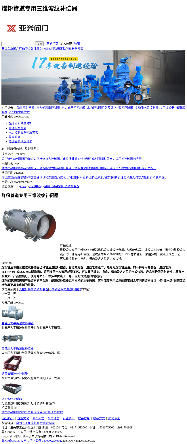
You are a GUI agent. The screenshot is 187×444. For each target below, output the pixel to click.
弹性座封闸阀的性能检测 (84, 177)
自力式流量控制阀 (48, 107)
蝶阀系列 (14, 136)
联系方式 (77, 48)
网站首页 (52, 43)
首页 (4, 48)
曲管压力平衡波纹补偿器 (17, 323)
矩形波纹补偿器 (11, 399)
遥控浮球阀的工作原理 (48, 412)
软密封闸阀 (47, 423)
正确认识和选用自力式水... (51, 177)
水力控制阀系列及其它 (101, 107)
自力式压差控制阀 (73, 107)
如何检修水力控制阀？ (48, 158)
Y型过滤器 (167, 107)
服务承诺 (114, 418)
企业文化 (23, 418)
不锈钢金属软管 (19, 112)
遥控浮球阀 (125, 107)
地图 (77, 43)
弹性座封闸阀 (39, 48)
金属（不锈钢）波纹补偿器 (61, 186)
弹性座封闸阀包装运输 (16, 168)
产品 (23, 186)
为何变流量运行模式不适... (149, 177)
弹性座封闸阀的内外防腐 (17, 177)
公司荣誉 (38, 418)
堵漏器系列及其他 (20, 141)
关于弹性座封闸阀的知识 (17, 158)
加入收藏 (66, 43)
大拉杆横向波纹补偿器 (33, 289)
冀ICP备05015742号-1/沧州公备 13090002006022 (31, 440)
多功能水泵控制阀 (146, 107)
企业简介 (13, 48)
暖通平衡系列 (17, 128)
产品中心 (25, 48)
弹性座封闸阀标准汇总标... (138, 168)
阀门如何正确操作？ (108, 168)
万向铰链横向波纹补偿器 (65, 289)
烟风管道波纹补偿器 (14, 373)
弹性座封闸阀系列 (20, 123)
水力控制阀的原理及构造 (116, 177)
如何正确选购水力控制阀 (47, 168)
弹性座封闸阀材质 (98, 158)
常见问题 (66, 48)
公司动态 (54, 48)
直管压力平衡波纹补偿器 (17, 348)
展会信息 (84, 418)
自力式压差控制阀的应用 (126, 158)
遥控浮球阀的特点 (74, 158)
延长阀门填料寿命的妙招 (79, 168)
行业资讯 (69, 418)
